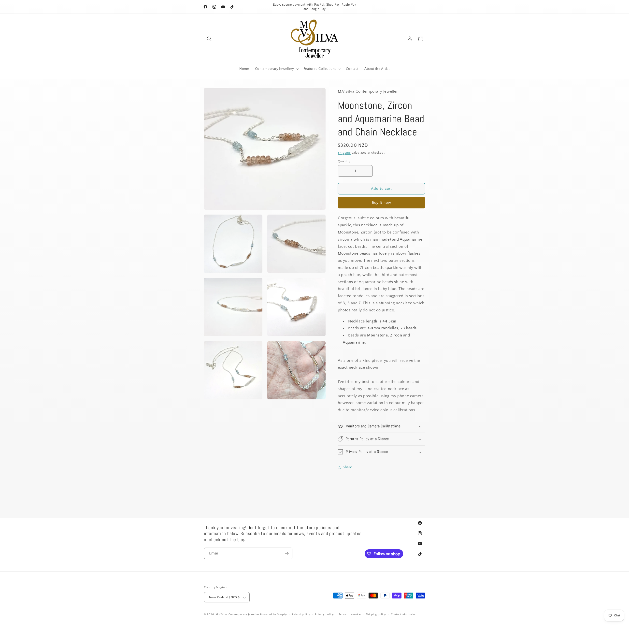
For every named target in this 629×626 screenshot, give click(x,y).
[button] (209, 38)
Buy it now (381, 203)
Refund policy (301, 614)
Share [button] (347, 467)
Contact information (403, 614)
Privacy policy (324, 614)
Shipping (344, 152)
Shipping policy (376, 614)
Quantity (344, 161)
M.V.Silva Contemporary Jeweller (237, 614)
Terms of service (350, 614)
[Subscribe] (286, 553)
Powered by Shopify (273, 614)
